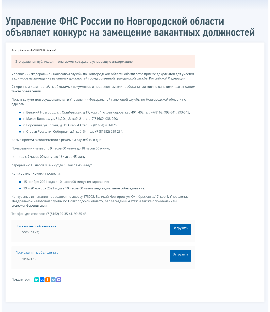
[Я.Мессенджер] (36, 279)
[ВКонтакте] (42, 279)
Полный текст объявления (35, 226)
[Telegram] (53, 279)
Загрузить (180, 228)
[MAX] (58, 279)
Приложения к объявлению (36, 252)
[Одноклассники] (47, 279)
